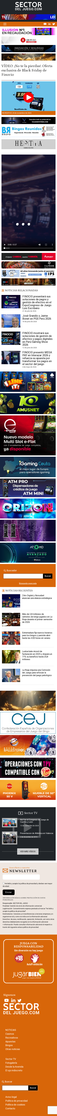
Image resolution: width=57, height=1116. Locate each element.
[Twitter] (53, 24)
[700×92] (28, 282)
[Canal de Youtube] (45, 24)
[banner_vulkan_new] (28, 121)
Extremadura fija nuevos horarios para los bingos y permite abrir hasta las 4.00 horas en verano (37, 635)
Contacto (10, 1108)
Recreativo (7, 113)
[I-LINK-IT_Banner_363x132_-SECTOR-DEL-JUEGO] (28, 382)
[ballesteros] (28, 746)
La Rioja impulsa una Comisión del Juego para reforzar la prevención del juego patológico (37, 673)
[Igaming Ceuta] (28, 467)
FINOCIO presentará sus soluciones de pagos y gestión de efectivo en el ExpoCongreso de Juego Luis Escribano (36, 302)
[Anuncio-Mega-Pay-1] (28, 488)
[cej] (28, 723)
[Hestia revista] (28, 144)
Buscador (12, 570)
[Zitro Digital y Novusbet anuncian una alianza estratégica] (11, 601)
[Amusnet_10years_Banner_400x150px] (28, 404)
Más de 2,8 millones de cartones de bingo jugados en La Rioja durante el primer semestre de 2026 (37, 618)
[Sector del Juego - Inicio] (28, 6)
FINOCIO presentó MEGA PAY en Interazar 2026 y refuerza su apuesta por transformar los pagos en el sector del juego (37, 358)
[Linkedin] (49, 24)
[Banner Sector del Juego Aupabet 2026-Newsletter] (28, 257)
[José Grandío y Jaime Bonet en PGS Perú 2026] (10, 321)
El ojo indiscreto (13, 1070)
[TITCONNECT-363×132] (28, 768)
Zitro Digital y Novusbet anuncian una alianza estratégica (37, 596)
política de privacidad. (31, 927)
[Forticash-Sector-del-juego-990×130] (28, 49)
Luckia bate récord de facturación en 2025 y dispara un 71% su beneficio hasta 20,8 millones (37, 655)
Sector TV (10, 1059)
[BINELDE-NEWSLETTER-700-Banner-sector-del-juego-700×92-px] (28, 265)
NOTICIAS (10, 1030)
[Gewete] (28, 531)
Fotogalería (11, 1062)
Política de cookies (15, 1104)
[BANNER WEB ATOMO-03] (28, 553)
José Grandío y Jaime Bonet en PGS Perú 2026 (36, 317)
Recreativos (11, 1037)
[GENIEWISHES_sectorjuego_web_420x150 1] (28, 701)
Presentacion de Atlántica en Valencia (36, 833)
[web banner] (28, 436)
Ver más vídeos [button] (28, 851)
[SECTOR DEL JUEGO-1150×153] (28, 40)
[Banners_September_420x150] (28, 790)
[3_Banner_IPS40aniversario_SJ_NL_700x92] (28, 274)
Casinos (9, 1033)
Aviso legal (11, 1097)
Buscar (48, 576)
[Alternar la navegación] (4, 24)
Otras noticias (12, 1049)
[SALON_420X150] (28, 509)
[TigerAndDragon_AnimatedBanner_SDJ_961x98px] (28, 17)
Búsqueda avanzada (28, 583)
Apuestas (10, 1041)
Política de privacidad (16, 1100)
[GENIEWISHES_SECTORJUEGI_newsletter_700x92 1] (28, 57)
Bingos (9, 1045)
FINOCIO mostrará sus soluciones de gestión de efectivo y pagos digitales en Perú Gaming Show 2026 (37, 339)
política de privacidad (28, 884)
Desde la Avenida (14, 1066)
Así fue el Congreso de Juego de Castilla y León (34, 820)
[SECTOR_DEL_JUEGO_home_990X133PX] (28, 32)
